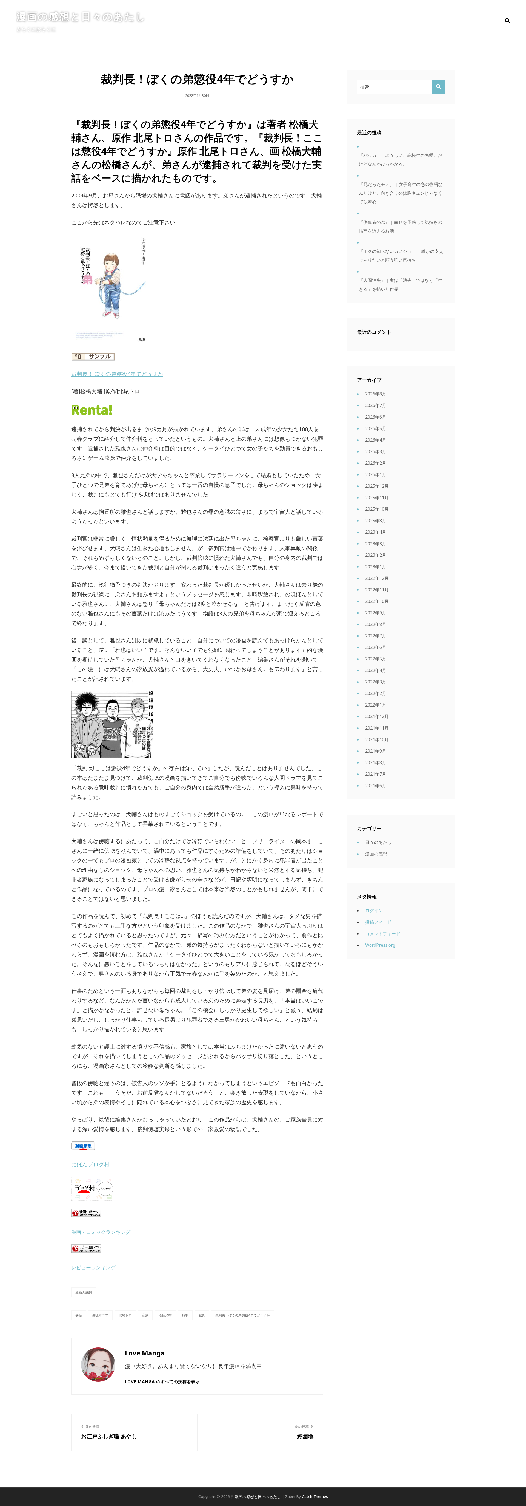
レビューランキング (93, 1267)
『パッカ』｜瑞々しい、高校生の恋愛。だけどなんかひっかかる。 (400, 159)
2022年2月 (375, 693)
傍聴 (78, 1315)
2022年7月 (375, 636)
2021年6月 (375, 785)
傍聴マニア (100, 1315)
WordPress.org (380, 945)
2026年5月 (375, 428)
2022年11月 (377, 590)
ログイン (374, 911)
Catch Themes (315, 1496)
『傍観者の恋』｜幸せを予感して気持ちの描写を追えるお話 (400, 226)
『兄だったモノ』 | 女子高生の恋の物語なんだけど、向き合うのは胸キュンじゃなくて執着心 (400, 193)
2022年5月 (375, 659)
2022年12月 (377, 578)
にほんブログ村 (90, 1164)
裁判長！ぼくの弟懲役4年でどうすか (242, 1315)
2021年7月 (375, 774)
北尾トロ (125, 1315)
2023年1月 (375, 567)
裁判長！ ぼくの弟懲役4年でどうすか (117, 374)
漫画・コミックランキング (100, 1232)
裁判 (202, 1315)
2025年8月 (375, 521)
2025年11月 (377, 498)
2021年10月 (377, 739)
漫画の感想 (83, 1292)
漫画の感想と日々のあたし (81, 16)
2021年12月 (377, 716)
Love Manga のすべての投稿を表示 (162, 1381)
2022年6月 (375, 647)
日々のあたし (378, 842)
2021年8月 (375, 762)
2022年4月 (375, 670)
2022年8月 (375, 624)
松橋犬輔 (165, 1315)
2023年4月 (375, 532)
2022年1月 (375, 705)
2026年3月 (375, 451)
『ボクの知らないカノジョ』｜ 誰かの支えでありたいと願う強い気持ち (401, 255)
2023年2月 (375, 555)
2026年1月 (375, 474)
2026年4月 (375, 440)
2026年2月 (375, 463)
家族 (145, 1315)
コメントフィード (382, 934)
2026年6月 (375, 417)
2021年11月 (377, 728)
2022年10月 (377, 601)
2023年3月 (375, 544)
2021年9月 (375, 751)
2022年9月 (375, 613)
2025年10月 (377, 509)
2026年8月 (375, 394)
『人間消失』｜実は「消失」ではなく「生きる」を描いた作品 (400, 284)
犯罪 (185, 1315)
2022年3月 (375, 682)
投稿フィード (378, 922)
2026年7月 (375, 405)
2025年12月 (377, 486)
